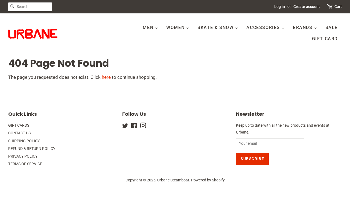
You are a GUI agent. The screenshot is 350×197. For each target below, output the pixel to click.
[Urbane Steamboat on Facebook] (134, 126)
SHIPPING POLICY (24, 141)
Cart (338, 6)
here (106, 77)
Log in (279, 6)
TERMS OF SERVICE (25, 164)
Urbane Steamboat (173, 180)
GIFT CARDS (18, 125)
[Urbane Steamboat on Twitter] (125, 126)
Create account (306, 6)
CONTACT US (19, 133)
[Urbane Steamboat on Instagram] (143, 126)
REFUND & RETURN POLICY (31, 148)
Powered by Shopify (208, 180)
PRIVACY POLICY (22, 156)
